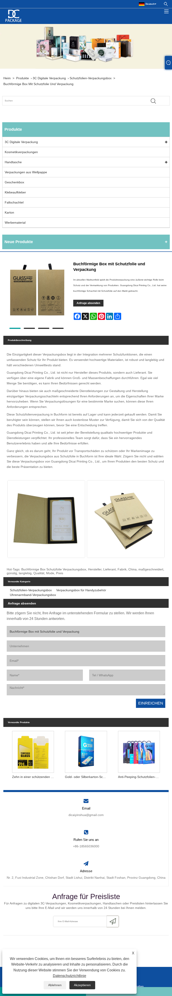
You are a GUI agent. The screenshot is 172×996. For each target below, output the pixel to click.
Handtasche (13, 162)
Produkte (22, 78)
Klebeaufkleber (15, 192)
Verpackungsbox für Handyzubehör (81, 590)
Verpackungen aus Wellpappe (26, 172)
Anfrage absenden (88, 303)
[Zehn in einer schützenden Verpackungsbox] (33, 751)
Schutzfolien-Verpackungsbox (91, 78)
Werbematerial (15, 222)
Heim (7, 78)
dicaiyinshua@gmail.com (86, 815)
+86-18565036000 (86, 846)
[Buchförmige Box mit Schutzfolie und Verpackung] (36, 291)
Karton (9, 212)
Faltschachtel (14, 202)
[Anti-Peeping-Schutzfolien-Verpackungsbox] (139, 751)
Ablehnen (55, 985)
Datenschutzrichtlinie (69, 976)
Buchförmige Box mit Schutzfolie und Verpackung (38, 84)
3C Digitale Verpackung (49, 78)
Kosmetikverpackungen (21, 152)
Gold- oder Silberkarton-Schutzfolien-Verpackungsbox (87, 777)
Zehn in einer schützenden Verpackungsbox (34, 777)
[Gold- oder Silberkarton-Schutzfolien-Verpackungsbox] (86, 751)
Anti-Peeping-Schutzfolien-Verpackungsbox (140, 777)
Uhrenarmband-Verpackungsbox (33, 595)
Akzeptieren (82, 985)
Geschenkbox (14, 182)
